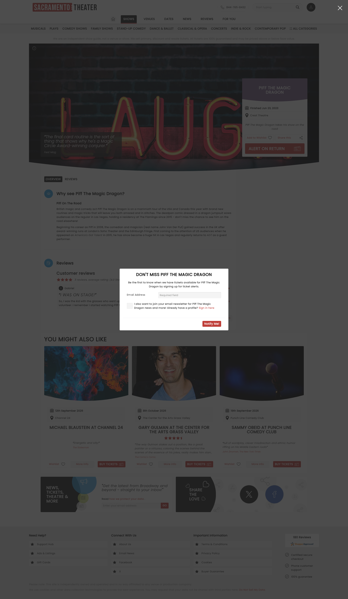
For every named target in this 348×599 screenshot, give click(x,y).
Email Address (136, 295)
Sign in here (206, 308)
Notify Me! (211, 324)
